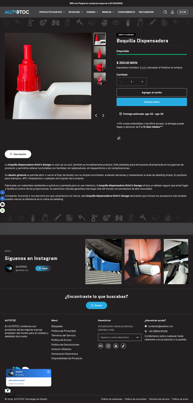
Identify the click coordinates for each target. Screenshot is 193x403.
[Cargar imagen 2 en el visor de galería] (100, 52)
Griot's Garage (126, 35)
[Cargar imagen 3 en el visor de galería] (100, 65)
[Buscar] (165, 12)
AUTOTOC (19, 399)
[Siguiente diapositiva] (103, 115)
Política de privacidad (135, 399)
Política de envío (180, 399)
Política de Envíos (61, 339)
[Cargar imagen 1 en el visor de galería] (100, 39)
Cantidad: (122, 74)
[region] (96, 3)
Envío (143, 67)
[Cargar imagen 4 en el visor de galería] (100, 79)
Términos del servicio (159, 399)
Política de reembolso (111, 399)
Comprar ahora (152, 102)
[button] (165, 12)
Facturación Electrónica (64, 353)
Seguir (45, 268)
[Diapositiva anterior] (96, 115)
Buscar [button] (98, 305)
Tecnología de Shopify (36, 399)
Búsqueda (57, 326)
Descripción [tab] (20, 154)
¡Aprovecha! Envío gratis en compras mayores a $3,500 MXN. (111, 3)
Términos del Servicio (63, 335)
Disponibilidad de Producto (66, 358)
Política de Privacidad (63, 330)
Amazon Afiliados (61, 349)
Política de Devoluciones (65, 344)
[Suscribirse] (137, 337)
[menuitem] (73, 326)
